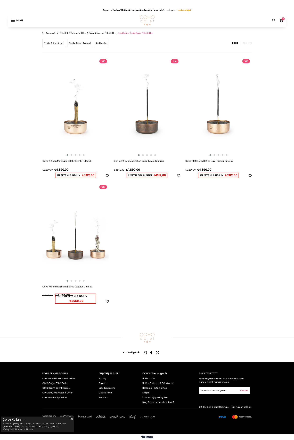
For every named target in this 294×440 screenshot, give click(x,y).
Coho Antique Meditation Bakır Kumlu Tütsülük (139, 161)
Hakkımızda (148, 378)
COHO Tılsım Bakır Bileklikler (56, 387)
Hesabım (103, 397)
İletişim (146, 392)
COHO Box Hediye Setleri (54, 397)
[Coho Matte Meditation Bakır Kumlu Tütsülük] (218, 107)
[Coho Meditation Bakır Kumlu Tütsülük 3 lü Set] (75, 233)
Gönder (244, 390)
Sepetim (103, 383)
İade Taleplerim (107, 387)
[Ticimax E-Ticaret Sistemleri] (147, 437)
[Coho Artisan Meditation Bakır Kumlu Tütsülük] (75, 107)
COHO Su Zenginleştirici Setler (57, 392)
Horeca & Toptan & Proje (154, 387)
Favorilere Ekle (107, 175)
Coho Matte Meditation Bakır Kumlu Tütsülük (209, 161)
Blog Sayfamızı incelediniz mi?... (159, 402)
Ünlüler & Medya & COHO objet (157, 383)
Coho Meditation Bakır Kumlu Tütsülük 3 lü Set (67, 286)
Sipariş (102, 378)
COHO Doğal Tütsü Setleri (55, 383)
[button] (67, 155)
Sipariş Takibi (105, 392)
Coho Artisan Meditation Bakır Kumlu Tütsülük (67, 161)
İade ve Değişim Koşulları (155, 397)
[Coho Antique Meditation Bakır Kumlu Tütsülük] (147, 107)
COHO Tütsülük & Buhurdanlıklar (59, 378)
